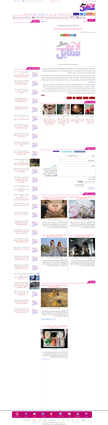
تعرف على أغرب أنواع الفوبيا (21, 108)
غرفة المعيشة (91, 81)
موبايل (26, 416)
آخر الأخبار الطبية (45, 359)
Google (14, 1)
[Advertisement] (46, 7)
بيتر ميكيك (69, 97)
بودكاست (86, 416)
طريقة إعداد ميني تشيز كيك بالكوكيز (21, 249)
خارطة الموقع (78, 416)
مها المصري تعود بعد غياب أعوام (21, 213)
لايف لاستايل (86, 21)
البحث (41, 1)
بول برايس (85, 97)
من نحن (69, 416)
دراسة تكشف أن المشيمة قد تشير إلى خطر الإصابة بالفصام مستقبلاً (77, 120)
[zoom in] (42, 21)
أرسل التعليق (91, 188)
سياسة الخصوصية (17, 416)
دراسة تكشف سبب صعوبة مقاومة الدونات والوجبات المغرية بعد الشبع (91, 120)
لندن (60, 70)
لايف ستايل (20, 1)
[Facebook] (79, 152)
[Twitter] (67, 152)
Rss (51, 416)
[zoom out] (46, 21)
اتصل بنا (34, 416)
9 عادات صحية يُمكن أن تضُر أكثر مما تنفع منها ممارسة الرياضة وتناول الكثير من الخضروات (21, 286)
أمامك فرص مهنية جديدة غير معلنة (21, 119)
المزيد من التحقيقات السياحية (48, 319)
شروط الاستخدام (53, 167)
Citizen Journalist (60, 416)
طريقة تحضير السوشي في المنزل (21, 205)
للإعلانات (43, 416)
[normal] (44, 21)
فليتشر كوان (79, 97)
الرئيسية (92, 21)
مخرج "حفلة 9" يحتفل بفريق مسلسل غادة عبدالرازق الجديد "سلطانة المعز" (21, 180)
